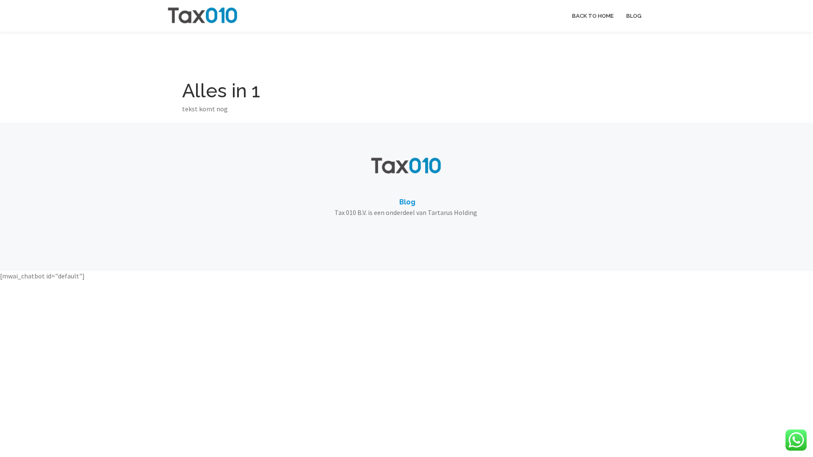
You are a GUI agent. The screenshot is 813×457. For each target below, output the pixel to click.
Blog (634, 16)
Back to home (593, 16)
